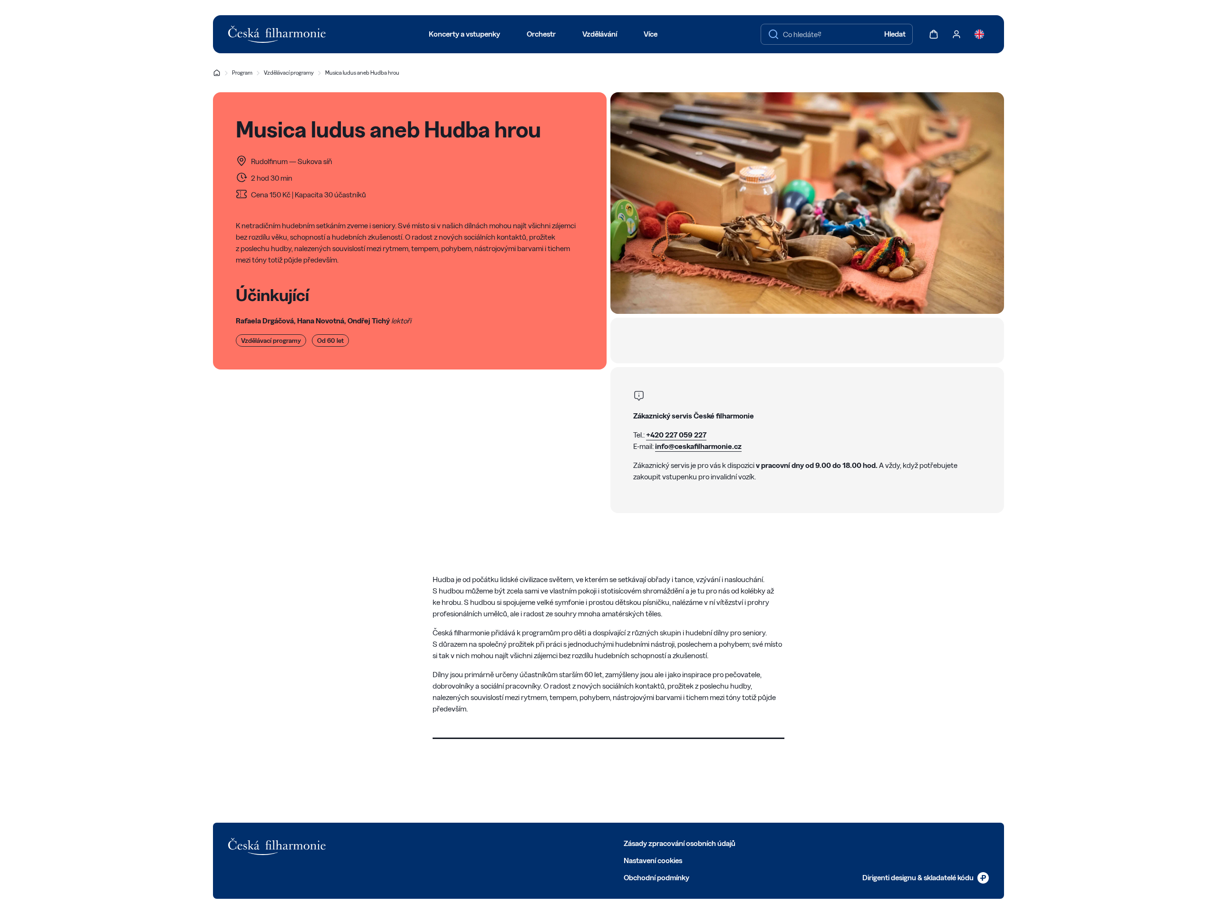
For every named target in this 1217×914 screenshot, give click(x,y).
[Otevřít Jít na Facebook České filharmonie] (381, 842)
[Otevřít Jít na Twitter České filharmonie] (402, 842)
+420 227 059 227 (676, 435)
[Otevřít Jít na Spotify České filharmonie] (465, 842)
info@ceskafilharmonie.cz (698, 446)
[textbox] (837, 34)
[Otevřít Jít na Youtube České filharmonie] (444, 842)
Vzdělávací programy (289, 72)
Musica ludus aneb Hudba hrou (362, 72)
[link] (925, 878)
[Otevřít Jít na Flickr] (486, 842)
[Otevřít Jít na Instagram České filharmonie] (423, 842)
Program (242, 72)
